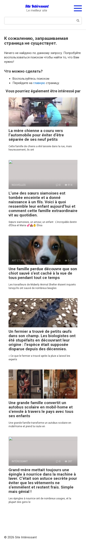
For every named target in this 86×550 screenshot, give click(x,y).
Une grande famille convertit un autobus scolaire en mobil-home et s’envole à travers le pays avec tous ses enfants (41, 409)
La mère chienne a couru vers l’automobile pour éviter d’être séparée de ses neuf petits (36, 135)
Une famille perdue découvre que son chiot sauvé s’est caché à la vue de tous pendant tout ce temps (43, 273)
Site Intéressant (37, 6)
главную (39, 83)
